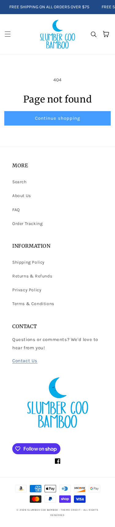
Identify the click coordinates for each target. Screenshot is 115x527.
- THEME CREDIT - (71, 509)
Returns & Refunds (32, 276)
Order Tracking (27, 223)
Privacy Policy (26, 290)
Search (19, 181)
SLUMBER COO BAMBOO (42, 509)
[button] (7, 34)
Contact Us (24, 360)
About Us (21, 195)
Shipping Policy (28, 262)
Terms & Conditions (33, 303)
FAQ (16, 209)
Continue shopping (57, 118)
